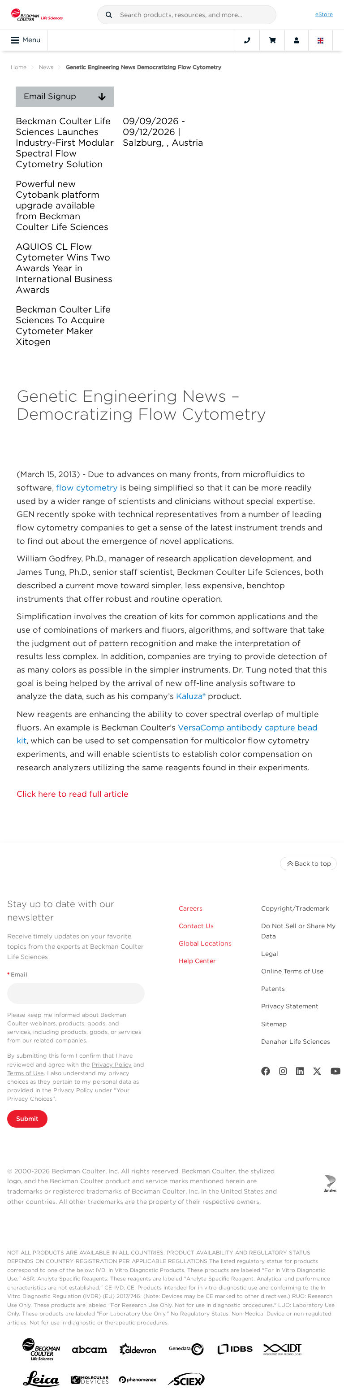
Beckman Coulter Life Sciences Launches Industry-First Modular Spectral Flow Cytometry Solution (65, 142)
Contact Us (196, 925)
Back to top (313, 863)
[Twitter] (317, 1073)
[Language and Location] (321, 40)
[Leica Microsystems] (41, 1381)
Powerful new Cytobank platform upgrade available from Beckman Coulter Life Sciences (62, 205)
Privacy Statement (289, 1006)
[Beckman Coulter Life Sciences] (37, 14)
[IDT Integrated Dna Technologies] (283, 1351)
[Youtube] (336, 1073)
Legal (269, 953)
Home (18, 67)
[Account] (296, 40)
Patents (273, 988)
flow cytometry (87, 487)
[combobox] (187, 15)
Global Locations (205, 943)
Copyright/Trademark (295, 908)
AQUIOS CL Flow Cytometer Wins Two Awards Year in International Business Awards (64, 268)
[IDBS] (234, 1351)
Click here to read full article (73, 794)
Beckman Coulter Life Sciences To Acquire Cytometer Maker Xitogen (63, 325)
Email (17, 974)
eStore (324, 14)
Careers (190, 908)
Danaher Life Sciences (295, 1041)
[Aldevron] (138, 1351)
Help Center (197, 960)
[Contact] (247, 40)
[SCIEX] (186, 1381)
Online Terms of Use (292, 971)
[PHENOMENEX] (138, 1381)
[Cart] (272, 40)
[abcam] (89, 1351)
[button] (109, 15)
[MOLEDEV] (89, 1382)
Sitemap (274, 1024)
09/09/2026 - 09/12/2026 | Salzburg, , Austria (163, 132)
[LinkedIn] (300, 1073)
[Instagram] (283, 1073)
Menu (31, 40)
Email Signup (50, 96)
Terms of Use (25, 1073)
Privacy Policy (112, 1064)
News (46, 67)
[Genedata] (186, 1351)
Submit (27, 1118)
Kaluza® (191, 696)
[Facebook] (265, 1073)
